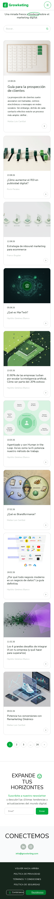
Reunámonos (37, 892)
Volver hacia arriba (27, 868)
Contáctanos (18, 892)
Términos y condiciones (27, 879)
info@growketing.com (27, 853)
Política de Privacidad (27, 874)
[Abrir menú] (47, 5)
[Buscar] (47, 28)
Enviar (42, 811)
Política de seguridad (27, 884)
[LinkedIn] (23, 847)
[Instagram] (31, 847)
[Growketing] (15, 5)
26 (37, 744)
